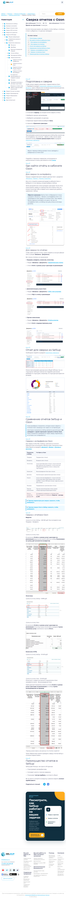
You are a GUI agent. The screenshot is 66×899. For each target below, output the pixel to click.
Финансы (13, 45)
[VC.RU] (10, 870)
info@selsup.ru (5, 859)
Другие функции (10, 100)
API (50, 867)
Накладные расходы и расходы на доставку (16, 83)
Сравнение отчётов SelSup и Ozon (40, 48)
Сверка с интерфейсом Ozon (39, 50)
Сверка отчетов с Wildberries (17, 60)
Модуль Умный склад (11, 28)
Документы (60, 861)
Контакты (60, 857)
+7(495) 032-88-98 (7, 863)
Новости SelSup (53, 859)
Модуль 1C (9, 97)
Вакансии (60, 866)
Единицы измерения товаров (16, 50)
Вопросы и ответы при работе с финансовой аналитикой (17, 87)
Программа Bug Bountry (61, 874)
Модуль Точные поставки (13, 91)
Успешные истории (51, 865)
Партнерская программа (61, 872)
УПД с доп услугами (54, 291)
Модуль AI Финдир (11, 34)
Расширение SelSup (16, 55)
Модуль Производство (12, 93)
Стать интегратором (61, 869)
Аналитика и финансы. (32, 140)
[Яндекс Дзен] (14, 870)
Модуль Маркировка (11, 95)
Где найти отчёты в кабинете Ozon (40, 40)
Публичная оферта (60, 864)
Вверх (27, 79)
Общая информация (14, 37)
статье (54, 160)
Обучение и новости (52, 862)
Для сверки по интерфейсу (38, 42)
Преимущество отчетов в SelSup (39, 54)
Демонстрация (7, 878)
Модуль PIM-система (11, 30)
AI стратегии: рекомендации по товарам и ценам (15, 76)
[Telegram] (6, 870)
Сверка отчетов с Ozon (17, 64)
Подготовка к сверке (36, 38)
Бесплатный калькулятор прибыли (52, 856)
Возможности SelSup (11, 23)
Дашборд (13, 47)
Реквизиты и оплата (61, 859)
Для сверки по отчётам (37, 44)
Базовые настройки (11, 26)
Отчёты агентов (53, 320)
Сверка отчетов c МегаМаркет (17, 71)
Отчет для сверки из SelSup (38, 46)
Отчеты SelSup (15, 53)
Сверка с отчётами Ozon (37, 52)
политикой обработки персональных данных (37, 895)
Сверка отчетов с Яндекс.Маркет (17, 68)
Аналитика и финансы (14, 42)
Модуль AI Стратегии (11, 32)
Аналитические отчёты (55, 262)
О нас (59, 855)
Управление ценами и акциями (14, 39)
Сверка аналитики (15, 57)
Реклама (13, 80)
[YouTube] (3, 870)
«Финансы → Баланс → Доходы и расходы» (38, 178)
